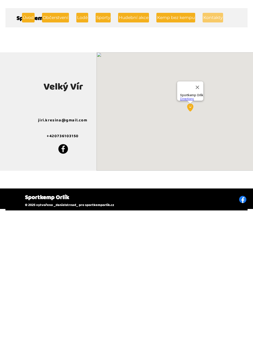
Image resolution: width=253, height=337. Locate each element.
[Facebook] (63, 149)
